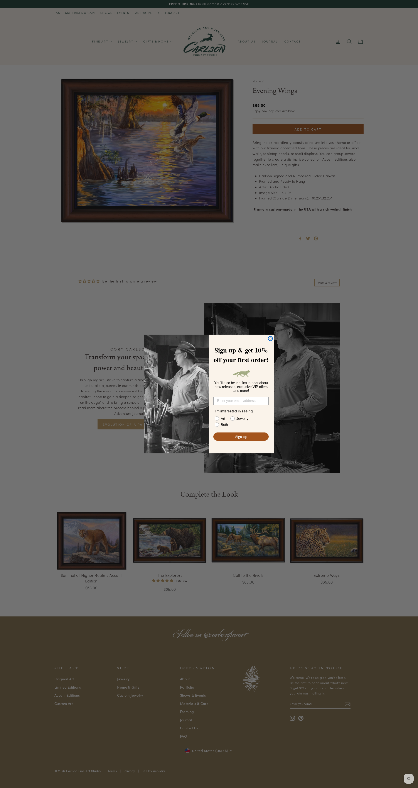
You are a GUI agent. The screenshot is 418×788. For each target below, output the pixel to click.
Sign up (241, 436)
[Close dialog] (270, 338)
